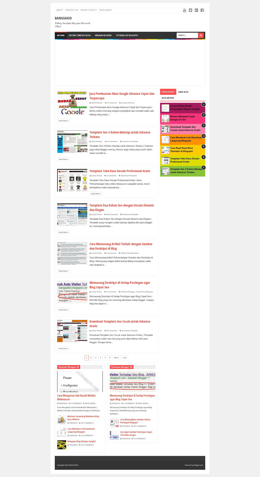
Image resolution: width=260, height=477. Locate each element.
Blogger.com (198, 465)
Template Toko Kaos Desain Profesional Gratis (120, 171)
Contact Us (71, 10)
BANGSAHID (73, 465)
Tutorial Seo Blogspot (127, 35)
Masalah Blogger (103, 35)
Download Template (130, 141)
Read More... (90, 403)
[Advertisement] (130, 63)
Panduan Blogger (128, 292)
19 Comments (87, 435)
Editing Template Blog (80, 35)
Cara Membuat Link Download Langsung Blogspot (81, 430)
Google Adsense (128, 103)
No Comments (87, 423)
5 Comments (111, 292)
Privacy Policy (88, 10)
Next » (116, 358)
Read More (63, 121)
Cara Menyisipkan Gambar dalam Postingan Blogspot (135, 421)
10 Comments (112, 141)
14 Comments (140, 439)
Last (124, 358)
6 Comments (112, 103)
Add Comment (112, 214)
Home (62, 35)
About (59, 10)
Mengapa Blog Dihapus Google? (81, 441)
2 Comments (111, 176)
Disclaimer (105, 10)
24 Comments (111, 330)
